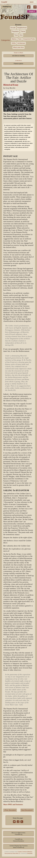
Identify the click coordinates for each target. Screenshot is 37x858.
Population (15, 31)
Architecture (21, 43)
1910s (14, 43)
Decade (13, 27)
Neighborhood (21, 27)
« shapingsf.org (6, 6)
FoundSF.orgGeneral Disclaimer (18, 840)
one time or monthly (18, 55)
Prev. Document (10, 810)
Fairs (19, 39)
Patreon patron (18, 63)
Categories (5, 40)
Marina (14, 39)
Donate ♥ (32, 11)
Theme (23, 31)
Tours (16, 35)
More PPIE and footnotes (13, 804)
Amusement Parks (29, 39)
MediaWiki (29, 853)
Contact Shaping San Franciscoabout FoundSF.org (19, 846)
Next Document (26, 810)
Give (21, 35)
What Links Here (18, 47)
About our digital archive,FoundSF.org (18, 833)
